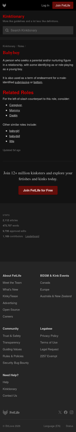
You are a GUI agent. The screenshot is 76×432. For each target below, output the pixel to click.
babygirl (14, 131)
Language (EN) (52, 426)
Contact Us (10, 395)
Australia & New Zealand (56, 296)
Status (69, 426)
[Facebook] (65, 412)
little (11, 141)
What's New (10, 289)
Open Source (11, 309)
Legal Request (49, 349)
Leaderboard (32, 236)
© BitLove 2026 (11, 426)
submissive (22, 82)
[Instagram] (71, 412)
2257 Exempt (48, 356)
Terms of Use (48, 342)
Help (6, 382)
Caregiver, (15, 105)
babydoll (14, 136)
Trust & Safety (12, 336)
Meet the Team (12, 282)
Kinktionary (13, 16)
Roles (21, 46)
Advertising (10, 303)
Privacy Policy (49, 336)
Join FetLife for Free (38, 190)
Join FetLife (63, 5)
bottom (38, 82)
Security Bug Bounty (16, 362)
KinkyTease (10, 296)
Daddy (13, 115)
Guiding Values (12, 349)
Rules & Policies (13, 356)
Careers (8, 316)
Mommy (14, 110)
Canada (45, 282)
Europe (44, 289)
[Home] (4, 5)
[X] (60, 412)
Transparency (11, 342)
